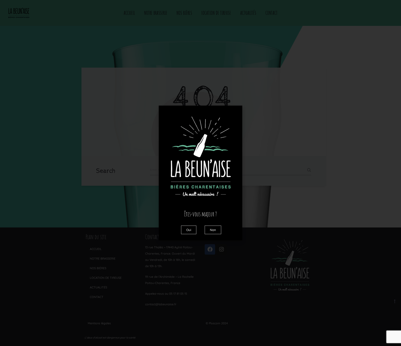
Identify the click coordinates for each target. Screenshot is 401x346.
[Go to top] (395, 301)
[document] (200, 173)
